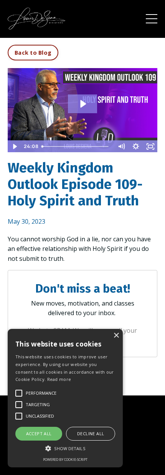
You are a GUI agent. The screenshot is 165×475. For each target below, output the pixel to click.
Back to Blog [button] (33, 52)
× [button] (116, 335)
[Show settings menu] (136, 146)
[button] (65, 448)
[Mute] (121, 146)
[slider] (76, 146)
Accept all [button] (39, 433)
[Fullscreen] (150, 146)
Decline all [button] (90, 433)
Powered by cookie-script (65, 459)
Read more (59, 379)
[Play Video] (14, 146)
